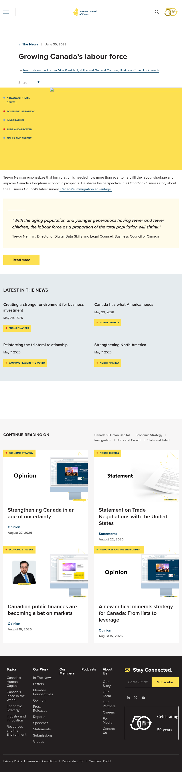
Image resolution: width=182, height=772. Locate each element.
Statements (108, 533)
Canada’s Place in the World (27, 363)
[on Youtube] (143, 697)
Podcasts (88, 669)
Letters (38, 683)
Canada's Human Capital (18, 100)
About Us (107, 671)
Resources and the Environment (121, 549)
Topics (12, 669)
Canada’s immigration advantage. (85, 189)
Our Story (107, 683)
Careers (109, 712)
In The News (28, 44)
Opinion (14, 527)
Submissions (42, 735)
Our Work (40, 669)
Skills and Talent (19, 138)
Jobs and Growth (19, 129)
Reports (39, 716)
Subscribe (165, 682)
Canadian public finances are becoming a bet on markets (42, 609)
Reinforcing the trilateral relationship (35, 344)
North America (109, 322)
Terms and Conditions (42, 761)
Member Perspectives (43, 692)
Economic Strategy (21, 111)
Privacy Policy (12, 761)
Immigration (15, 120)
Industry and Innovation (16, 718)
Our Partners (109, 704)
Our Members (67, 671)
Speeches (40, 722)
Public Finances (19, 328)
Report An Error (73, 761)
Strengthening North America (120, 344)
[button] (6, 12)
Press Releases (40, 708)
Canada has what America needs (124, 304)
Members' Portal (100, 761)
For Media (107, 720)
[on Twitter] (135, 697)
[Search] (157, 12)
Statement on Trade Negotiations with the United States (133, 516)
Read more (21, 259)
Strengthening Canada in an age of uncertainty (41, 513)
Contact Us (109, 730)
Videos (38, 741)
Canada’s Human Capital (14, 681)
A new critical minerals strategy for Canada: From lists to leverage (136, 613)
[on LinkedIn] (128, 697)
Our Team (107, 693)
